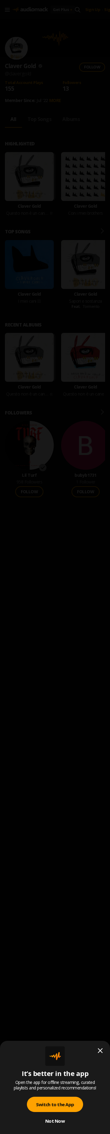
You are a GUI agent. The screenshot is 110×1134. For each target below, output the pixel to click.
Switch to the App (55, 1104)
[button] (55, 567)
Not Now (55, 1121)
